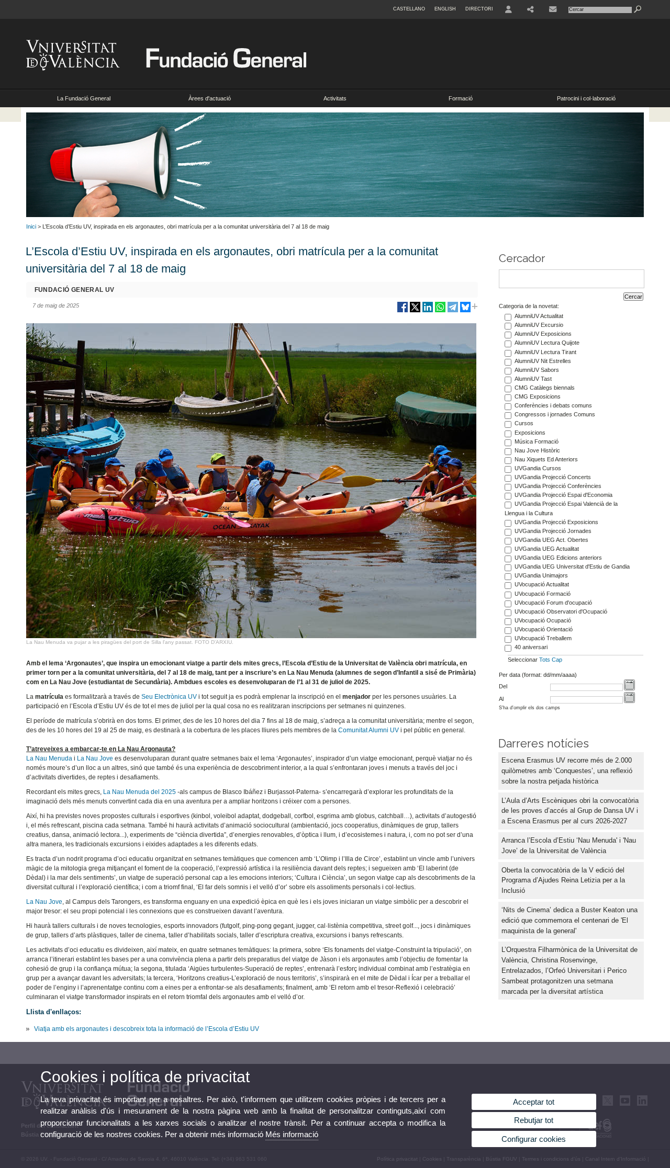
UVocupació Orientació (544, 629)
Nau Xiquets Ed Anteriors (546, 459)
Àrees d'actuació (209, 98)
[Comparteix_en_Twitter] (415, 311)
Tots (544, 659)
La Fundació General (83, 98)
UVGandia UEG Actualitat (547, 549)
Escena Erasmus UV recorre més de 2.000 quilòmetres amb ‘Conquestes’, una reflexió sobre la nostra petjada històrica (566, 770)
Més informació (291, 1134)
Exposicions (530, 432)
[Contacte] (552, 9)
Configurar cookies (533, 1139)
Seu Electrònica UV (169, 696)
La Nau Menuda (49, 758)
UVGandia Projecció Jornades (553, 531)
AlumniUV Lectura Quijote (547, 342)
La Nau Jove (95, 758)
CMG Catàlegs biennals (545, 387)
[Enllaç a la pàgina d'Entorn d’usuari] (508, 9)
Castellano (409, 9)
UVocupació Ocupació (543, 620)
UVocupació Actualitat (542, 584)
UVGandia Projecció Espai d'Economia (563, 495)
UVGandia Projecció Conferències (558, 486)
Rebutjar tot (533, 1120)
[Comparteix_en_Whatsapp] (440, 311)
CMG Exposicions (538, 396)
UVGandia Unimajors (541, 575)
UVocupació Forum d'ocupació (553, 602)
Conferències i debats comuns (553, 405)
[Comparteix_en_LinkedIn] (427, 311)
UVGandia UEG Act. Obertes (551, 540)
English (445, 9)
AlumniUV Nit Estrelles (543, 361)
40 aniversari (531, 647)
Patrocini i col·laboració (586, 98)
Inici (31, 226)
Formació (461, 98)
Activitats (335, 98)
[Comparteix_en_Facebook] (402, 311)
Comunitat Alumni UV (368, 730)
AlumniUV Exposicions (543, 334)
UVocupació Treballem (543, 638)
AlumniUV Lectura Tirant (545, 352)
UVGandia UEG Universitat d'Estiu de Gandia (572, 566)
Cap (557, 659)
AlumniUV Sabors (537, 370)
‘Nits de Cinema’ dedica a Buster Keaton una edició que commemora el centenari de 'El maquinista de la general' (569, 920)
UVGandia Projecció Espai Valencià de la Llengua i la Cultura (561, 508)
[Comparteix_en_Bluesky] (465, 311)
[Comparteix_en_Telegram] (452, 311)
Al (501, 699)
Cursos (524, 423)
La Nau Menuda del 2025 (139, 792)
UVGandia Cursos (538, 468)
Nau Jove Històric (537, 450)
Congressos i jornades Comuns (555, 414)
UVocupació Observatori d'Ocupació (561, 611)
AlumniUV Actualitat (539, 316)
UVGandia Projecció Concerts (553, 477)
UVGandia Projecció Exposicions (556, 522)
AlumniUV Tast (533, 379)
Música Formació (537, 441)
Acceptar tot (533, 1101)
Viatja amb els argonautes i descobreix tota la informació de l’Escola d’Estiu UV (146, 1029)
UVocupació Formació (543, 594)
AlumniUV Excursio (539, 325)
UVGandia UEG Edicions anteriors (558, 557)
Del (503, 686)
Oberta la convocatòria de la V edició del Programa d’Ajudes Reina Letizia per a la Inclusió (563, 880)
